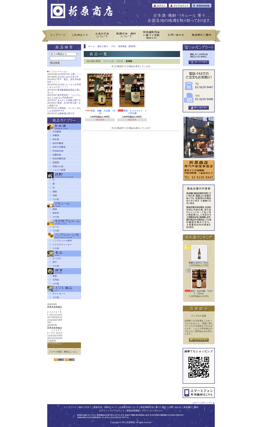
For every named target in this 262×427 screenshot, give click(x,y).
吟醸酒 (56, 135)
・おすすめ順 (107, 61)
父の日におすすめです (68, 77)
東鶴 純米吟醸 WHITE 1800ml (201, 292)
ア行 (113, 46)
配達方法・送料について (105, 407)
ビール (56, 227)
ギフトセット (59, 293)
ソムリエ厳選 (59, 170)
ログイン (103, 410)
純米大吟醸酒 (59, 147)
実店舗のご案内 (190, 407)
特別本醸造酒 (59, 158)
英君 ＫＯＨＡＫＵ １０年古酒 (135, 112)
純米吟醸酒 (58, 143)
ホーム (91, 46)
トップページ (70, 407)
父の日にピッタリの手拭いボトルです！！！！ (64, 85)
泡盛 (55, 195)
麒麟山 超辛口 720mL (199, 262)
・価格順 (119, 61)
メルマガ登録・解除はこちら (63, 351)
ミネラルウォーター (62, 244)
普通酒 (56, 162)
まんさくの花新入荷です (69, 100)
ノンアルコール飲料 (62, 240)
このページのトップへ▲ (203, 402)
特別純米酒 (58, 151)
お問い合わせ (174, 407)
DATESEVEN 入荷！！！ (69, 74)
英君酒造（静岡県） (127, 46)
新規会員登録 (133, 410)
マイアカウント (117, 410)
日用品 (56, 279)
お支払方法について (128, 407)
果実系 (56, 213)
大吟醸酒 (57, 131)
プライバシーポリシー (152, 410)
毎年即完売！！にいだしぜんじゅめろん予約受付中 (64, 96)
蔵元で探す (102, 46)
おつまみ (57, 258)
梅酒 (55, 209)
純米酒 (56, 139)
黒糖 (55, 191)
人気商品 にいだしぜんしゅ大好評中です (64, 109)
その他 (56, 199)
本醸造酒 (57, 155)
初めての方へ (85, 407)
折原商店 (130, 422)
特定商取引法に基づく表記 (153, 407)
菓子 (55, 262)
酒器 (55, 276)
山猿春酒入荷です (66, 113)
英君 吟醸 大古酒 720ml (103, 112)
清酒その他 (58, 166)
